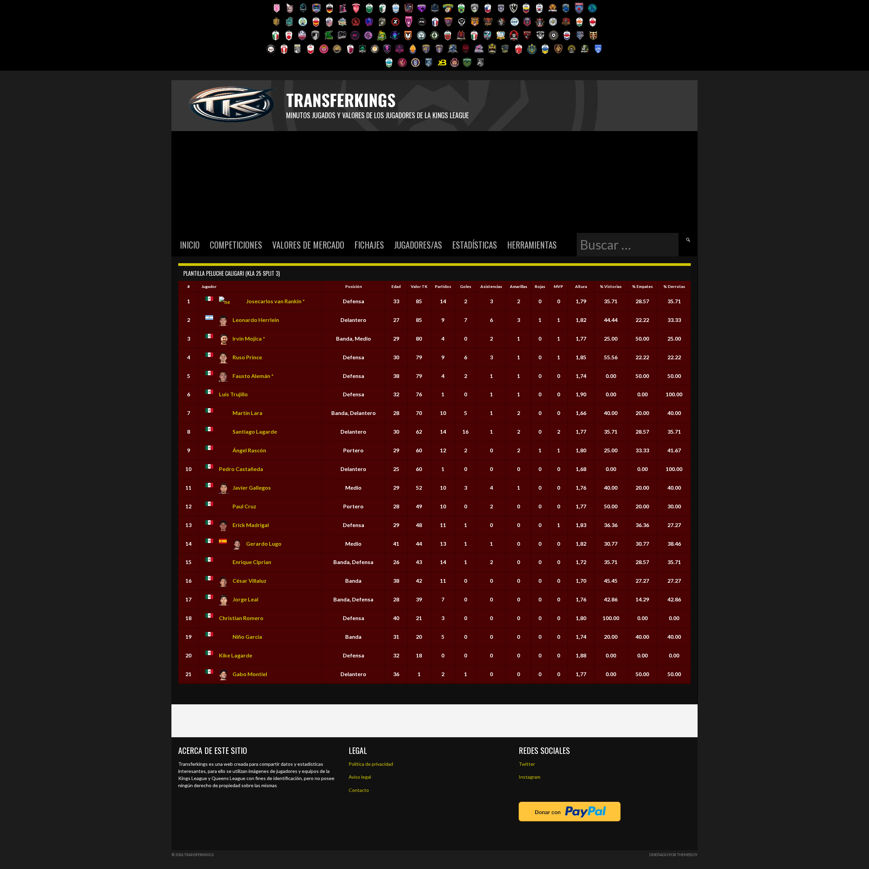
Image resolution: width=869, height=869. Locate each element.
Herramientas (532, 244)
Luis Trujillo (233, 394)
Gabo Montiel (250, 674)
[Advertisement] (434, 182)
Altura (581, 286)
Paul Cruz (244, 506)
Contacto (359, 790)
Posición (353, 286)
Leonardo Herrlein (256, 319)
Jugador (209, 286)
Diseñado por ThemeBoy (673, 854)
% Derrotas (674, 286)
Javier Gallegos (252, 487)
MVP (558, 286)
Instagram (529, 777)
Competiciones (236, 244)
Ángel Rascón (249, 450)
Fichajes (369, 244)
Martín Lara (247, 413)
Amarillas (518, 286)
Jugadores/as (418, 244)
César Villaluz (249, 580)
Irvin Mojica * (249, 338)
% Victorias (611, 286)
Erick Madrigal (251, 525)
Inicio (190, 244)
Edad (396, 286)
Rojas (540, 286)
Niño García (247, 636)
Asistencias (491, 286)
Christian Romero (241, 618)
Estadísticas (474, 244)
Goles (465, 286)
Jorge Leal (245, 599)
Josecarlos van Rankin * (275, 301)
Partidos (443, 286)
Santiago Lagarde (255, 431)
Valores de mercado (308, 244)
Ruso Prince (247, 357)
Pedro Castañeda (241, 469)
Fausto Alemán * (253, 376)
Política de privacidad (371, 764)
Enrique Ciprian (252, 562)
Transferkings (340, 100)
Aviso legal (360, 777)
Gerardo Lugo (263, 543)
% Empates (642, 286)
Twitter (527, 764)
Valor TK (419, 286)
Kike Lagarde (235, 655)
